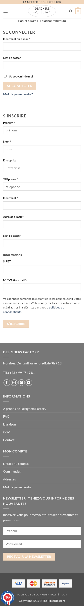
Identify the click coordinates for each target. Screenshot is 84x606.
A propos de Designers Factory (24, 408)
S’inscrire (16, 324)
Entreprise (9, 160)
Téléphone (10, 179)
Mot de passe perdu (17, 487)
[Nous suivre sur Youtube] (28, 382)
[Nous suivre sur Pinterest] (21, 382)
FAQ (6, 416)
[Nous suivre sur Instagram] (14, 382)
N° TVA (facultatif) (15, 280)
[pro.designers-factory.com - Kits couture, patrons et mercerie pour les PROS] (42, 11)
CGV (6, 432)
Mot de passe (19, 57)
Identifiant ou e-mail (24, 39)
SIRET (7, 261)
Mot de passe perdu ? (18, 94)
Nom (7, 141)
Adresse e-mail (20, 216)
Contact (8, 440)
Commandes (12, 471)
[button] (5, 11)
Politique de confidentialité (38, 594)
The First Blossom (53, 600)
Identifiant (17, 198)
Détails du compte (16, 463)
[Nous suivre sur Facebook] (6, 382)
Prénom (9, 122)
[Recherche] (70, 11)
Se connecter (19, 86)
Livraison (9, 424)
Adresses (9, 479)
